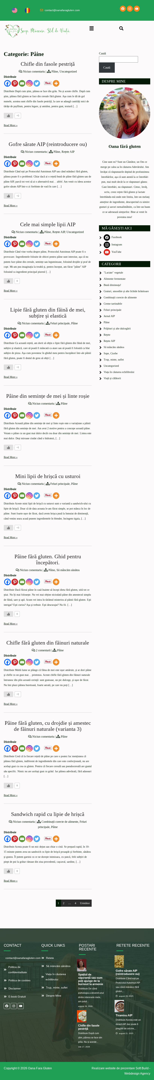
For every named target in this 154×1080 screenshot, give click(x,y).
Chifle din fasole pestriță (48, 64)
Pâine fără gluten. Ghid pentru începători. (47, 559)
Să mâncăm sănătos (68, 570)
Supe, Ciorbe (111, 353)
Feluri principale (60, 323)
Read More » (10, 125)
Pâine (54, 71)
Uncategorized (68, 71)
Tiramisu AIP (124, 1015)
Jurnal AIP (109, 316)
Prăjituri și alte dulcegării (117, 328)
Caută (102, 53)
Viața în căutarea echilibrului (119, 372)
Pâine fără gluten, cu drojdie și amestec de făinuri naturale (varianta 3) (48, 726)
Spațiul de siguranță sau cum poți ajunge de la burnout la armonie (90, 979)
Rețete (107, 334)
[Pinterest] (14, 83)
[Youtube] (137, 9)
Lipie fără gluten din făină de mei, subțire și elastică (47, 313)
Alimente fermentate (114, 278)
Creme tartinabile (113, 303)
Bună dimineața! (112, 285)
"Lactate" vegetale (113, 272)
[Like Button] (8, 115)
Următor (85, 903)
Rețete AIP (68, 151)
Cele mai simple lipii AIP (47, 224)
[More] (56, 83)
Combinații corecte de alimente (60, 821)
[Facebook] (123, 9)
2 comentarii (43, 650)
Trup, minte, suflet (114, 359)
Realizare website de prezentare (113, 1068)
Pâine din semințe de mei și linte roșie (47, 396)
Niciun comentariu (34, 71)
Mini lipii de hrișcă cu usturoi (47, 476)
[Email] (22, 83)
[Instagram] (130, 9)
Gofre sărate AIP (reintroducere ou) (48, 144)
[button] (91, 28)
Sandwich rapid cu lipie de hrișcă (47, 814)
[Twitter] (36, 83)
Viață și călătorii (112, 378)
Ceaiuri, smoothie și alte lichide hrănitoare (126, 291)
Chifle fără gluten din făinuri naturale (47, 643)
